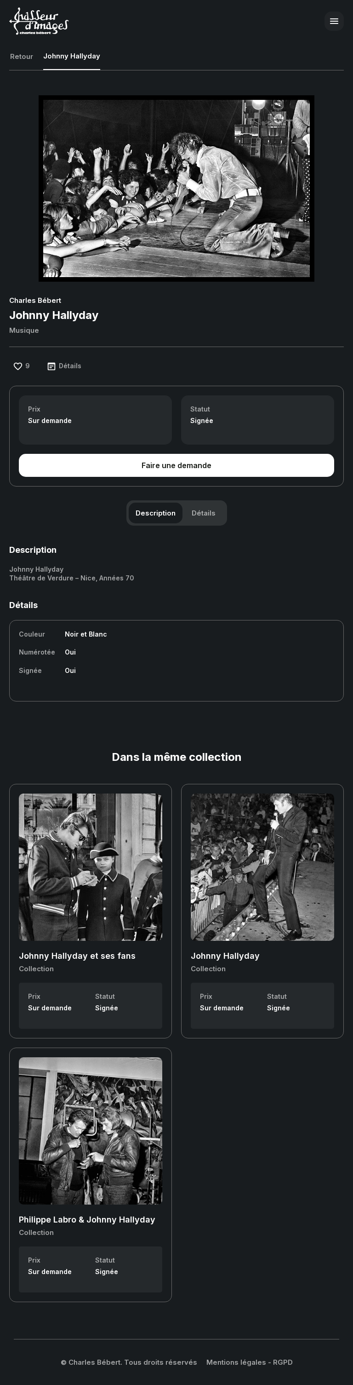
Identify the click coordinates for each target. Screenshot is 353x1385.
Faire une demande (176, 465)
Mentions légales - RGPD (249, 1362)
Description (156, 513)
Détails (204, 513)
